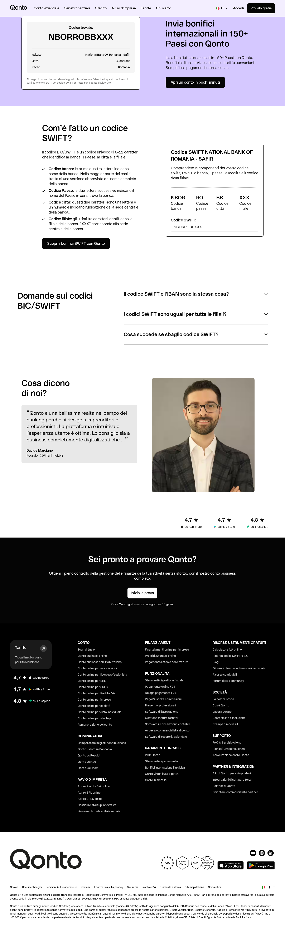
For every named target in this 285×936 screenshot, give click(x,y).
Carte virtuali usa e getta (162, 773)
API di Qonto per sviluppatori (232, 773)
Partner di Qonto (224, 786)
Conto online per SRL (92, 680)
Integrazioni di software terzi (232, 779)
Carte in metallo (155, 780)
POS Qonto (152, 755)
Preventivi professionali (160, 705)
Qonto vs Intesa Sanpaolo (95, 749)
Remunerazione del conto (95, 724)
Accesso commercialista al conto (167, 730)
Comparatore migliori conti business (102, 743)
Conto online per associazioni (97, 668)
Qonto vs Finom (88, 768)
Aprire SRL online (89, 792)
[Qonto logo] (18, 7)
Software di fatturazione (161, 711)
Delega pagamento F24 (161, 693)
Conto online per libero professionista (102, 674)
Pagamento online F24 (160, 686)
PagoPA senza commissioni (163, 699)
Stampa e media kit (225, 724)
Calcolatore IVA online (227, 649)
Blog (215, 662)
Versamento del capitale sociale (99, 811)
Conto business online (92, 655)
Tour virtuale (86, 649)
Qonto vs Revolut (89, 755)
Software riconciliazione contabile (168, 724)
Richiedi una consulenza (229, 748)
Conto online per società (94, 705)
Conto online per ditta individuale (99, 712)
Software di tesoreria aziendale (166, 736)
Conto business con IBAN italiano (100, 662)
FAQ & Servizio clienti (227, 742)
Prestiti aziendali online (160, 655)
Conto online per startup (94, 718)
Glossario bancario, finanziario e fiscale (239, 668)
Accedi (238, 8)
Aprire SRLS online (90, 798)
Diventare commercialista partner (235, 792)
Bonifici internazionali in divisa (165, 767)
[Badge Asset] (253, 853)
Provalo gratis (261, 8)
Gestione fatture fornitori (162, 718)
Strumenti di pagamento (161, 761)
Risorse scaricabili (225, 674)
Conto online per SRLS (93, 687)
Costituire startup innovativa (97, 805)
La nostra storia (223, 699)
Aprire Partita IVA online (94, 786)
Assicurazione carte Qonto (231, 755)
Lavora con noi (222, 711)
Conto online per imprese (94, 699)
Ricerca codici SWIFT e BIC (230, 655)
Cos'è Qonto (221, 705)
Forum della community (228, 680)
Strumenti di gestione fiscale (164, 680)
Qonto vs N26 (87, 761)
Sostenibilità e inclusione (229, 718)
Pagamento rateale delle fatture (166, 662)
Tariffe (20, 647)
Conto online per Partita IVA (96, 693)
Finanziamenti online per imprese (167, 649)
